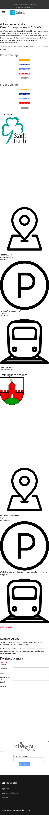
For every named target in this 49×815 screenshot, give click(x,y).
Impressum (5, 789)
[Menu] (3, 12)
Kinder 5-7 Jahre (24, 69)
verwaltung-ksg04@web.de (25, 7)
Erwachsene (24, 78)
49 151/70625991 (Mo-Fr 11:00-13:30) (24, 4)
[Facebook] (24, 2)
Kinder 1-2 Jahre (24, 60)
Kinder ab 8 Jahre (24, 73)
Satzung (5, 797)
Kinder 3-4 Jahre (24, 64)
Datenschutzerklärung (10, 793)
